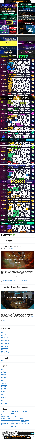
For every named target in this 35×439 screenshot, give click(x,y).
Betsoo (4, 278)
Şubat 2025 (3, 374)
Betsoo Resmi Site (4, 337)
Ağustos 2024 (4, 383)
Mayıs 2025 (3, 372)
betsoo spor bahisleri (10, 421)
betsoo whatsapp (5, 423)
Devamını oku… (29, 276)
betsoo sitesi (27, 420)
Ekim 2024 (3, 380)
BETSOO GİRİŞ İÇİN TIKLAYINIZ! (17, 35)
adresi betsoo (3, 411)
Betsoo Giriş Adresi (13, 416)
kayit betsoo (14, 426)
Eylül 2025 (3, 369)
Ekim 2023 (3, 399)
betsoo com (15, 414)
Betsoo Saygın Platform (5, 352)
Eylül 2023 (3, 400)
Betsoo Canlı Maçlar (5, 340)
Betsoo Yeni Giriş (27, 423)
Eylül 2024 (3, 382)
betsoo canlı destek (19, 413)
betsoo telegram (23, 421)
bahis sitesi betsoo (8, 411)
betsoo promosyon (11, 420)
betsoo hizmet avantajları (17, 280)
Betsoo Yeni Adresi (19, 423)
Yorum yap (4, 281)
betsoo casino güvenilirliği (7, 280)
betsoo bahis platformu (30, 411)
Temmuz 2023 (4, 403)
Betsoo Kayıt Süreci (4, 351)
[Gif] (17, 98)
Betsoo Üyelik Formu (5, 335)
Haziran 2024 (3, 386)
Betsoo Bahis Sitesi (5, 413)
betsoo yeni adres (13, 423)
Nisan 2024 (3, 389)
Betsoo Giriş (3, 332)
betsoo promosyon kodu (19, 420)
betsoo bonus (12, 413)
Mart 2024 (3, 391)
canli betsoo (24, 280)
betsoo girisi (21, 414)
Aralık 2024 (3, 377)
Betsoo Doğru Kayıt (4, 334)
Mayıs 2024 (3, 388)
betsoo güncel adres (28, 416)
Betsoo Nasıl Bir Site (5, 420)
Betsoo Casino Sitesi (6, 414)
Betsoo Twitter (30, 421)
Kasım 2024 (3, 378)
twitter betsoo (27, 426)
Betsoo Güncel (21, 416)
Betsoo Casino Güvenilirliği (11, 246)
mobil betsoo (21, 426)
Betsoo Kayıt (22, 418)
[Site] (17, 60)
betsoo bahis (24, 411)
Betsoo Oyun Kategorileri (5, 343)
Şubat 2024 (3, 392)
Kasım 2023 (3, 397)
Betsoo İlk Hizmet (4, 349)
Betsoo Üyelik (4, 425)
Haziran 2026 (3, 368)
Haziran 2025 (3, 371)
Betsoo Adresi (4, 331)
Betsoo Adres (14, 411)
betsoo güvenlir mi (6, 418)
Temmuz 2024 (4, 385)
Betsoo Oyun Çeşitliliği (5, 346)
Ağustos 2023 (4, 402)
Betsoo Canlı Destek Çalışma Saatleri (15, 287)
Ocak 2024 (3, 394)
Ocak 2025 (3, 375)
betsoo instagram (15, 418)
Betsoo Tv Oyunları (4, 348)
